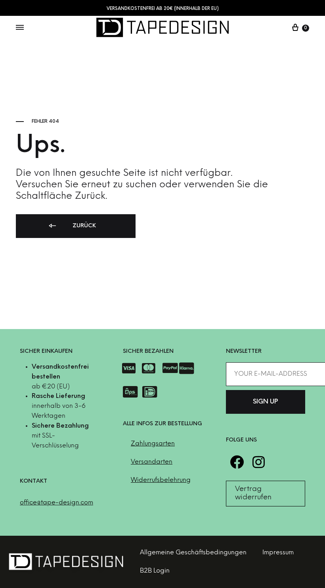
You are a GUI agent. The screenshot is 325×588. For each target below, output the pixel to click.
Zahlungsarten (153, 443)
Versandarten (151, 462)
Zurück (83, 226)
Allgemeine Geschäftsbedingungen (193, 552)
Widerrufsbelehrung (161, 480)
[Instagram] (259, 462)
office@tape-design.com (56, 502)
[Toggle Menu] (20, 28)
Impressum (278, 552)
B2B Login (155, 570)
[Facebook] (237, 462)
